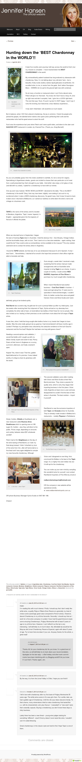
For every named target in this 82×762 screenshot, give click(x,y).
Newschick (61, 588)
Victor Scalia (37, 588)
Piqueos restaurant (50, 586)
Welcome (10, 29)
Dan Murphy (65, 584)
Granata (15, 586)
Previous (9, 41)
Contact (33, 34)
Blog (29, 29)
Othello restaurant (38, 586)
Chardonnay (47, 584)
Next (73, 41)
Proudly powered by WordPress (41, 754)
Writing (48, 29)
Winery (54, 588)
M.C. (18, 34)
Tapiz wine (22, 588)
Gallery (25, 34)
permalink (9, 590)
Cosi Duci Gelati (56, 584)
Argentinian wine (37, 584)
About (18, 29)
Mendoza (21, 586)
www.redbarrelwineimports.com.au (58, 490)
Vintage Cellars (46, 588)
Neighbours (28, 586)
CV (24, 29)
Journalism (10, 34)
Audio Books (38, 29)
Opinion (22, 584)
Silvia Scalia (14, 588)
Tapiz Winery (29, 588)
